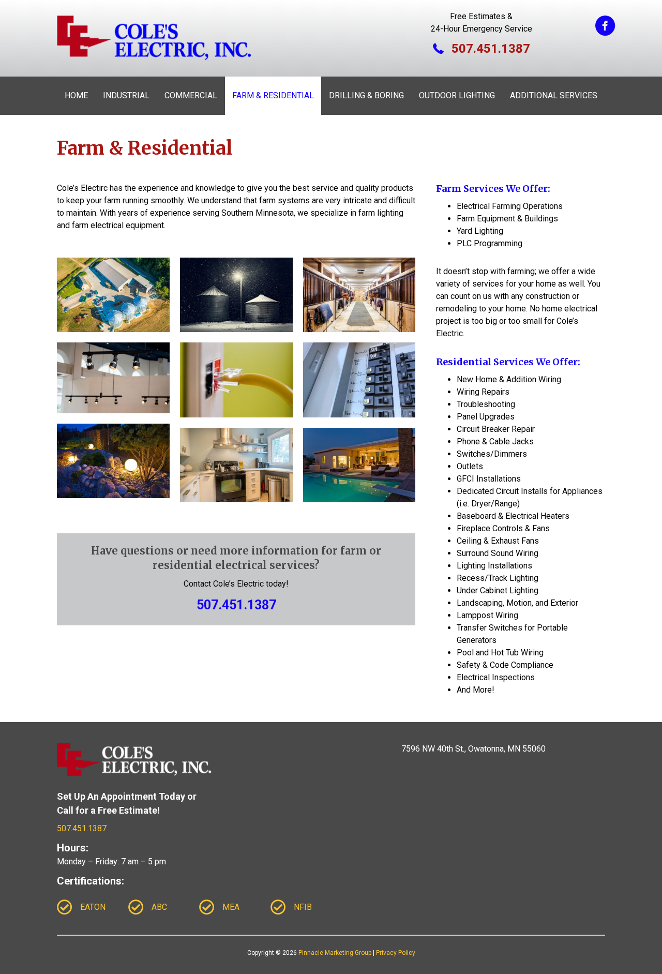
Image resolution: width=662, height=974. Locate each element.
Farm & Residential (273, 95)
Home (76, 95)
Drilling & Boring (366, 95)
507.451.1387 (236, 604)
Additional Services (553, 95)
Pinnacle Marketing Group (334, 952)
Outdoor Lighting (457, 95)
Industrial (126, 95)
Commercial (190, 95)
